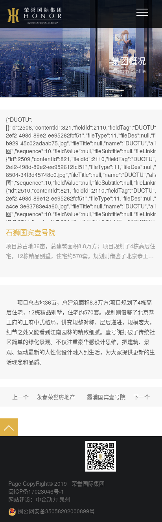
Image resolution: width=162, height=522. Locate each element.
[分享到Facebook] (43, 456)
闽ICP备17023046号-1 (36, 491)
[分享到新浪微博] (13, 456)
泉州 (64, 499)
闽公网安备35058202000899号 (56, 511)
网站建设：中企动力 (33, 499)
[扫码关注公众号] (100, 456)
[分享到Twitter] (58, 456)
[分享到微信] (28, 456)
